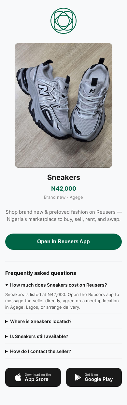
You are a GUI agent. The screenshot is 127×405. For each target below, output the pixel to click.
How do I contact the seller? (40, 351)
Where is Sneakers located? (41, 321)
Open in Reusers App (63, 241)
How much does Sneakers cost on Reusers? (58, 285)
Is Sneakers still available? (39, 336)
